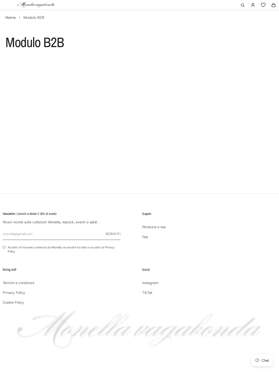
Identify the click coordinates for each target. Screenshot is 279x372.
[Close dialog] (194, 116)
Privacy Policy (158, 238)
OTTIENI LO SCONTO (140, 226)
